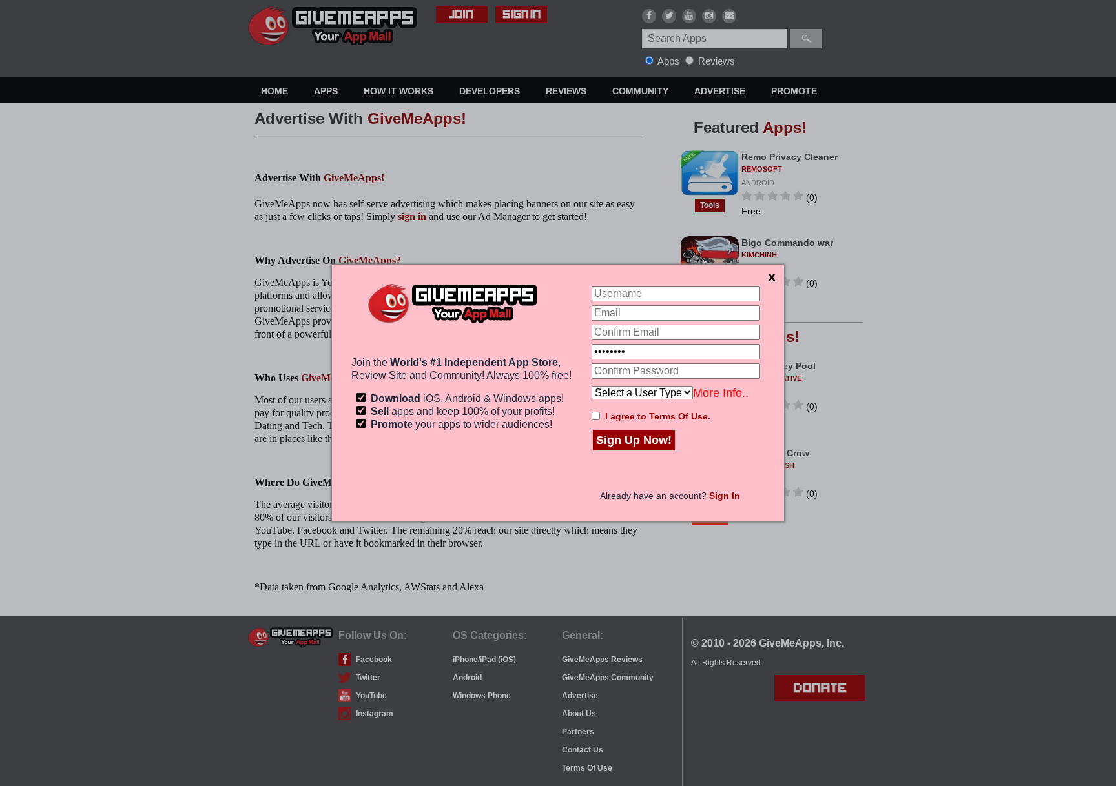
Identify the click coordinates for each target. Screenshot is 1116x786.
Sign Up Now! (634, 440)
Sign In (724, 495)
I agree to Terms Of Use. (657, 416)
